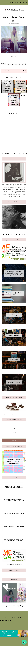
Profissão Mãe (6, 71)
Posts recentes (5, 153)
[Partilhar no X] (23, 71)
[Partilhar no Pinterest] (25, 71)
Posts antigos (23, 153)
